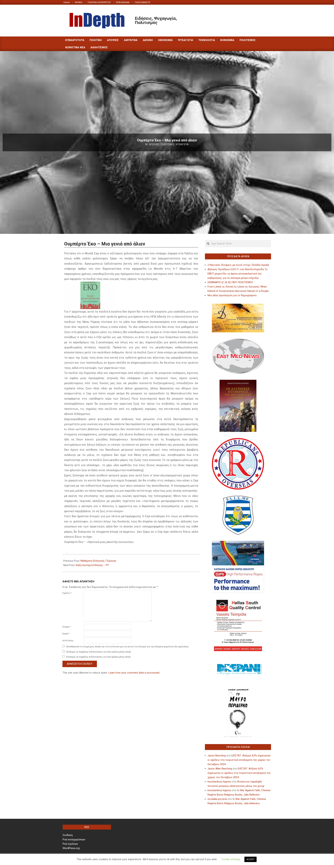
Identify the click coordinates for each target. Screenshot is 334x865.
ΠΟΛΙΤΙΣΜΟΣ (167, 144)
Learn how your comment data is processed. (134, 672)
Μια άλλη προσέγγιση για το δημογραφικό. (232, 295)
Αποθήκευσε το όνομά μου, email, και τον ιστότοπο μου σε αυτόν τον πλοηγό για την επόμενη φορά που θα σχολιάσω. (127, 646)
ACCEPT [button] (250, 859)
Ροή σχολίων (70, 843)
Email (65, 633)
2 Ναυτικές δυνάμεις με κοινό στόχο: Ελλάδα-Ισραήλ (238, 265)
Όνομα (66, 626)
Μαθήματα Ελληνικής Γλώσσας (98, 560)
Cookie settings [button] (231, 859)
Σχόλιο (66, 593)
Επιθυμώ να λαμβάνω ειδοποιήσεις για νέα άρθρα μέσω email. (98, 656)
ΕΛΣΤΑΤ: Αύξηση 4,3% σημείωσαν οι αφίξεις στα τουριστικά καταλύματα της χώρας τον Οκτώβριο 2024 (239, 760)
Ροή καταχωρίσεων (74, 839)
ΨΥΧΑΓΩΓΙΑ (182, 144)
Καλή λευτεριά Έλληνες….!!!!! (92, 565)
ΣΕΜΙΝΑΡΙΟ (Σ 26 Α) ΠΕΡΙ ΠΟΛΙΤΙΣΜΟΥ (230, 282)
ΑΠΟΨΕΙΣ (154, 144)
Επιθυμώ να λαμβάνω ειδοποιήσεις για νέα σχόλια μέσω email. (98, 651)
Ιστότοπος (68, 640)
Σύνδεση (68, 835)
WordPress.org (71, 848)
